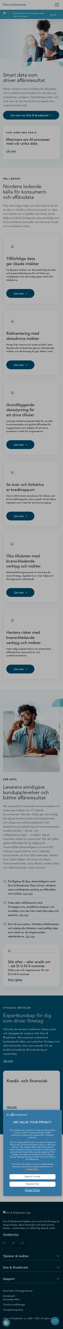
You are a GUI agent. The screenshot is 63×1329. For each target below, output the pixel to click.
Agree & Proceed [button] (32, 1177)
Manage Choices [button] (32, 1190)
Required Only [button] (32, 1184)
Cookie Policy (32, 1169)
